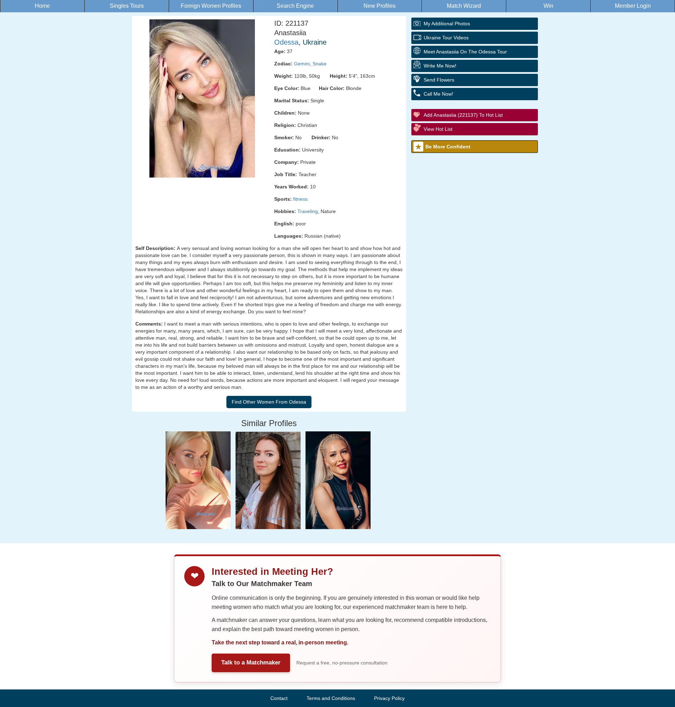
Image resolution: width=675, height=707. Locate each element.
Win (548, 6)
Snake (320, 63)
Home (42, 6)
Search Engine (295, 6)
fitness (300, 199)
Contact (279, 698)
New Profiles (380, 6)
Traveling (307, 211)
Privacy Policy (389, 698)
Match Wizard (464, 6)
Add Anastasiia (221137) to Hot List (463, 115)
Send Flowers (439, 80)
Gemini (302, 63)
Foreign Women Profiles (211, 6)
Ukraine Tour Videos (446, 37)
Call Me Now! (438, 94)
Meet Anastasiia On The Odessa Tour (465, 51)
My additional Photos (447, 23)
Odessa (286, 42)
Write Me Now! (440, 66)
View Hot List (438, 129)
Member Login (633, 6)
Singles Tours (127, 6)
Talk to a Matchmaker (251, 662)
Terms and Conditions (331, 698)
